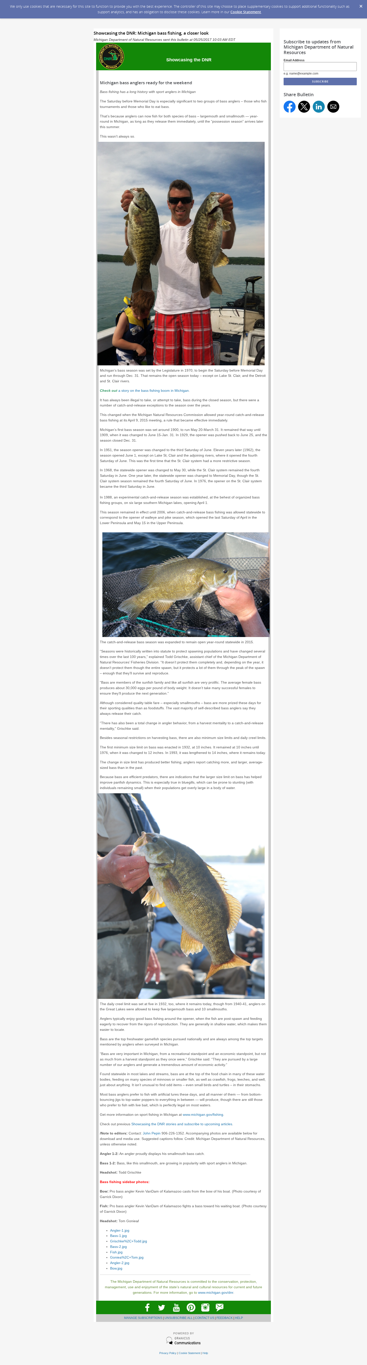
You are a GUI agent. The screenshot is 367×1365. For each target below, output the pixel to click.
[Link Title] (176, 1313)
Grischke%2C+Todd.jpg (128, 1241)
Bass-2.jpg (118, 1247)
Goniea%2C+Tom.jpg (127, 1257)
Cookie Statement (245, 11)
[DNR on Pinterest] (190, 1313)
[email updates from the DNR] (219, 1313)
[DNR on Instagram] (205, 1313)
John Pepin (152, 1133)
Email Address (294, 60)
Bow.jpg (116, 1268)
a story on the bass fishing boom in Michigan (153, 391)
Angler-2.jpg (119, 1263)
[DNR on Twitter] (161, 1313)
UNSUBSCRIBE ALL (179, 1318)
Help (205, 1353)
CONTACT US (204, 1318)
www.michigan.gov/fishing (203, 1115)
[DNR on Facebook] (147, 1313)
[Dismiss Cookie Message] (361, 4)
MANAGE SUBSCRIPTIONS (143, 1318)
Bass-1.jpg (118, 1236)
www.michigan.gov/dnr (215, 1292)
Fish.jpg (116, 1252)
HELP (239, 1318)
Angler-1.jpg (119, 1230)
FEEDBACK (224, 1318)
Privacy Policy (168, 1353)
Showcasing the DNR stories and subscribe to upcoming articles (181, 1124)
